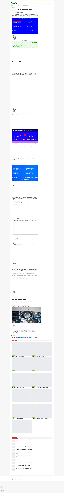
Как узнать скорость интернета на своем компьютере (22, 452)
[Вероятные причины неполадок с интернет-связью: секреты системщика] (13, 444)
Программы (13, 7)
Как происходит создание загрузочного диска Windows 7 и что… (24, 449)
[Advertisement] (25, 54)
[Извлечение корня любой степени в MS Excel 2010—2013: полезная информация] (42, 395)
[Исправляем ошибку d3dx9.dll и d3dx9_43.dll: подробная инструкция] (13, 447)
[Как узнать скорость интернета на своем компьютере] (13, 453)
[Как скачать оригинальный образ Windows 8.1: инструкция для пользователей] (13, 460)
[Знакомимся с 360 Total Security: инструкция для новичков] (13, 466)
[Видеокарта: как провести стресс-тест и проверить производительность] (22, 349)
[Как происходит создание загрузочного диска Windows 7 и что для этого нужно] (13, 450)
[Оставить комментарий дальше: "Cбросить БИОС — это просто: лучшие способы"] (37, 12)
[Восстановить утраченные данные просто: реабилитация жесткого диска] (13, 463)
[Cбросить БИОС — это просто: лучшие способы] (22, 380)
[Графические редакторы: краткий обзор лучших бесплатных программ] (42, 380)
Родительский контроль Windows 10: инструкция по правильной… (24, 468)
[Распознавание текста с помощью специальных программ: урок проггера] (22, 395)
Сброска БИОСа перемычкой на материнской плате (21, 45)
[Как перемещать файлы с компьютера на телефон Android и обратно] (13, 441)
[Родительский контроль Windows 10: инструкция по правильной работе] (13, 469)
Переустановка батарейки (17, 46)
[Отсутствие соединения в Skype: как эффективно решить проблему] (42, 349)
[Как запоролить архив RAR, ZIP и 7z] (22, 364)
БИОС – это (27, 74)
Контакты (12, 0)
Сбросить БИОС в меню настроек (18, 44)
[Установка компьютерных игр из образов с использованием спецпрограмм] (22, 426)
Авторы (17, 0)
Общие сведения (16, 43)
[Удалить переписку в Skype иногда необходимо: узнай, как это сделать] (42, 411)
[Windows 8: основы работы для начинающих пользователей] (13, 456)
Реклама (15, 0)
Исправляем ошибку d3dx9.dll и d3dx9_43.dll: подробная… (23, 446)
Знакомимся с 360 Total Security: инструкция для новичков (23, 465)
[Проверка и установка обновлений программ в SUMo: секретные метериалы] (22, 411)
